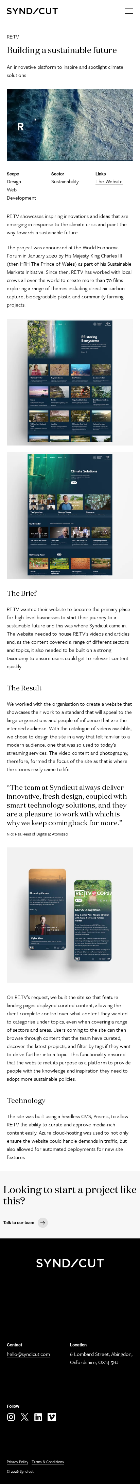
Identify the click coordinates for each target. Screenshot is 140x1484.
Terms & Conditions (48, 1462)
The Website (109, 181)
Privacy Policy (17, 1462)
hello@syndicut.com (28, 1354)
